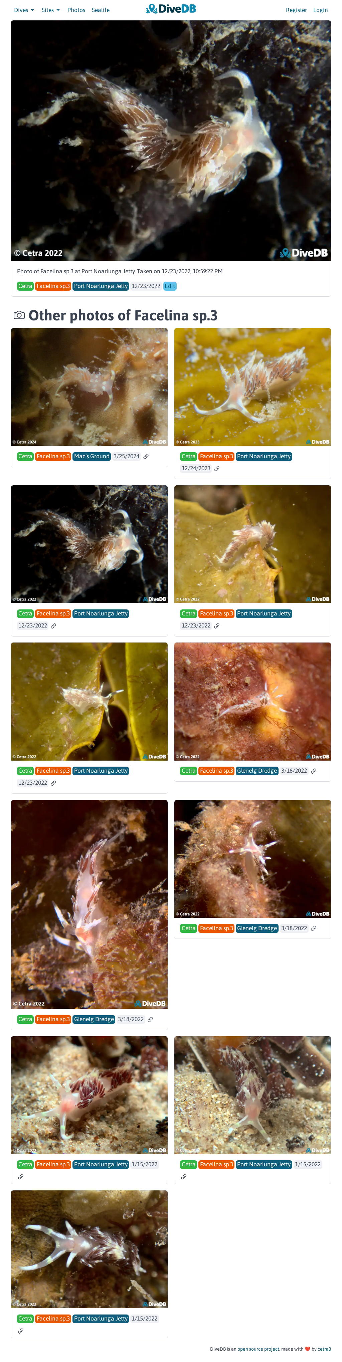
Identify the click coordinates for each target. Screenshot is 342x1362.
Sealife (101, 10)
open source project (258, 1349)
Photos (76, 10)
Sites (48, 10)
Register (296, 10)
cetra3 (324, 1349)
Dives (21, 10)
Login (320, 10)
